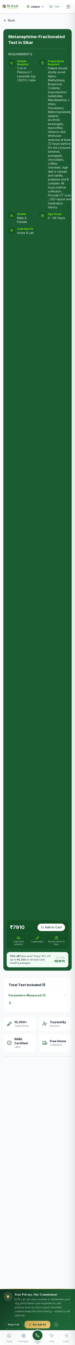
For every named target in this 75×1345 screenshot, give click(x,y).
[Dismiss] (56, 1324)
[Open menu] (68, 6)
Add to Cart (53, 927)
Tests (51, 1341)
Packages (24, 1341)
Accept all (39, 1324)
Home (9, 1341)
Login (66, 1341)
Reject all (13, 1324)
